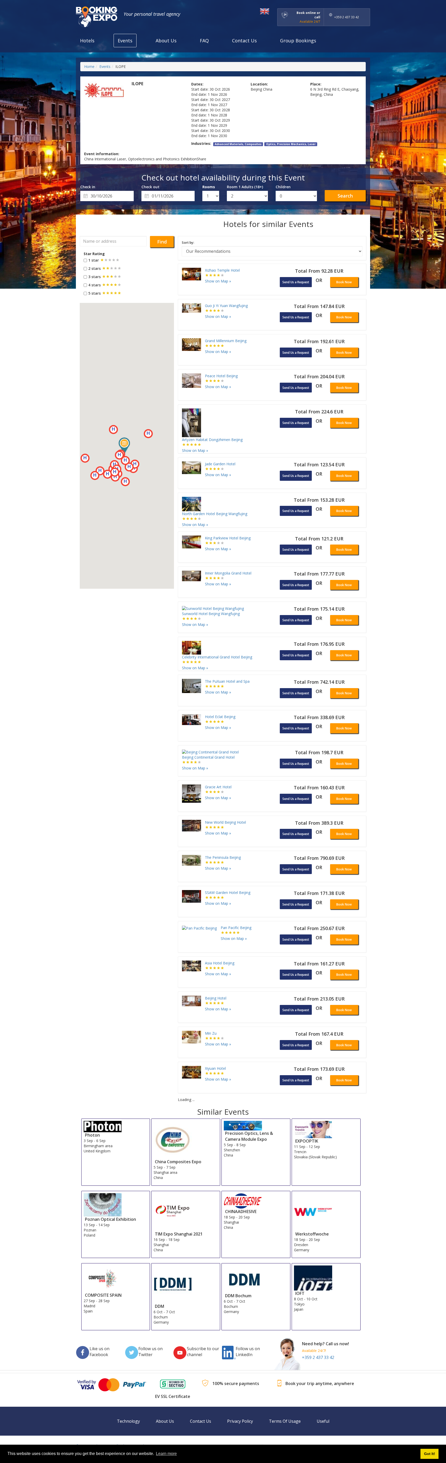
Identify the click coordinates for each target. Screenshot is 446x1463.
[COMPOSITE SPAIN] (103, 1278)
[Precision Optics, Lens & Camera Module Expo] (243, 1125)
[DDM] (173, 1283)
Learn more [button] (166, 1453)
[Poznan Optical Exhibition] (103, 1204)
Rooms (208, 186)
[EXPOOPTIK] (313, 1129)
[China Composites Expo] (173, 1139)
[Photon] (103, 1126)
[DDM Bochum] (243, 1278)
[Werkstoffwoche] (313, 1211)
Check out (150, 186)
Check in (87, 186)
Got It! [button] (429, 1454)
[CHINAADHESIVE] (243, 1200)
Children (283, 186)
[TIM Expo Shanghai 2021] (173, 1211)
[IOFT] (313, 1277)
